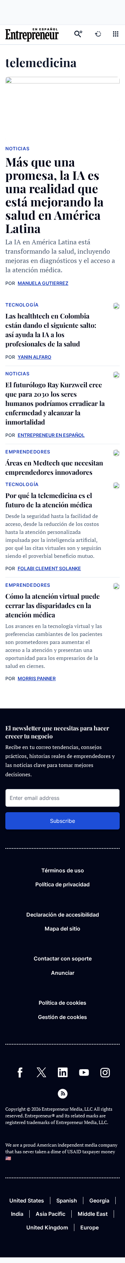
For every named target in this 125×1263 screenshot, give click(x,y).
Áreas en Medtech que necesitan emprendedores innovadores (54, 467)
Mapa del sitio (62, 928)
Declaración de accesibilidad (62, 914)
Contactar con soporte (63, 958)
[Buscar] (78, 35)
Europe (89, 1227)
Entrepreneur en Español (51, 435)
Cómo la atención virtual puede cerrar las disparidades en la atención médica (52, 605)
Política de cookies (62, 1002)
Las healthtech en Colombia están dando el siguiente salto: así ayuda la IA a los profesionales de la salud (50, 329)
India (17, 1213)
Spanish (66, 1200)
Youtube (84, 1072)
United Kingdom (47, 1227)
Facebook (20, 1072)
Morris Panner (37, 678)
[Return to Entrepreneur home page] (32, 35)
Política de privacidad (62, 884)
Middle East (93, 1213)
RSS (63, 1094)
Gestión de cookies (62, 1017)
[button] (116, 35)
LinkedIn (63, 1072)
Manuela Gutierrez (43, 283)
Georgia (99, 1200)
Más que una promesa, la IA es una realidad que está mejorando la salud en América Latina (54, 195)
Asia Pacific (50, 1213)
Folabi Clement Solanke (49, 568)
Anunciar (62, 972)
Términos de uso (62, 870)
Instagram (105, 1072)
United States (26, 1200)
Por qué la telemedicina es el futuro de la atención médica (48, 500)
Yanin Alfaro (34, 357)
